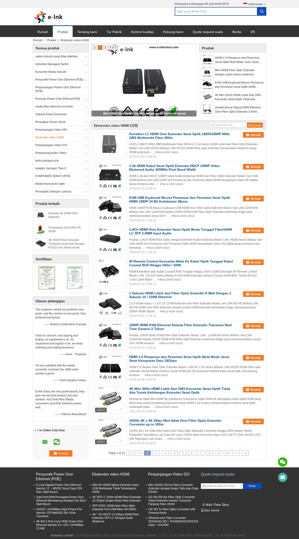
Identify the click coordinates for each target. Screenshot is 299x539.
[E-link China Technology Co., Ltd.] (49, 16)
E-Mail (207, 504)
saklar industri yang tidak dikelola (56, 56)
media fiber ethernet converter (54, 106)
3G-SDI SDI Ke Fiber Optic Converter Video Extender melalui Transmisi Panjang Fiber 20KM (171, 500)
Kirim (252, 486)
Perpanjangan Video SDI (51, 129)
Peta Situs (221, 504)
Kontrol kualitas (142, 32)
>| (245, 453)
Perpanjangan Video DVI (51, 145)
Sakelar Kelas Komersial (51, 114)
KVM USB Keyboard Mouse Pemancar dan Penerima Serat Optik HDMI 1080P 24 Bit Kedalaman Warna (239, 85)
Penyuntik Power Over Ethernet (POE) (59, 79)
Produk (62, 32)
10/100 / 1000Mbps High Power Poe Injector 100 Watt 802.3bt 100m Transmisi (59, 513)
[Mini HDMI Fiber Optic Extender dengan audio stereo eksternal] (207, 72)
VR (252, 32)
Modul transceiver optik (50, 183)
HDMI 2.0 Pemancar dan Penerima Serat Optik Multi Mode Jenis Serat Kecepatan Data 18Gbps (237, 60)
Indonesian (256, 4)
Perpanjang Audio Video (50, 153)
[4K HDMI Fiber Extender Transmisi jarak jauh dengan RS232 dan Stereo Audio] (40, 243)
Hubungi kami (173, 32)
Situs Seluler (212, 510)
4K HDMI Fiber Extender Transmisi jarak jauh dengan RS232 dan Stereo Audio (66, 243)
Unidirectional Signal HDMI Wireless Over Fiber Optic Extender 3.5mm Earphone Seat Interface (238, 110)
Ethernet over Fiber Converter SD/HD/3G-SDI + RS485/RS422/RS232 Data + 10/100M (173, 521)
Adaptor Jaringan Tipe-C (51, 168)
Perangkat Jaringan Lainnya (53, 191)
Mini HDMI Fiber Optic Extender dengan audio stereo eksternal (144, 113)
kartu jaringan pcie (47, 160)
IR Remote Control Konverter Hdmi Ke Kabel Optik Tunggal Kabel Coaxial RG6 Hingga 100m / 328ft (181, 263)
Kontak (256, 135)
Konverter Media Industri (50, 72)
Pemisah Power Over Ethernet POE (57, 98)
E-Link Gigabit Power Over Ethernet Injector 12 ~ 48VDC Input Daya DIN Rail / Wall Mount (59, 488)
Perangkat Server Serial (50, 122)
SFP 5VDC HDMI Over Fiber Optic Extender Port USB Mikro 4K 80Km (114, 507)
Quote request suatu (208, 32)
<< (138, 453)
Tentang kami (87, 32)
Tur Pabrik (114, 32)
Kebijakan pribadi (62, 535)
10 (227, 453)
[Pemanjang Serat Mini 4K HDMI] (40, 229)
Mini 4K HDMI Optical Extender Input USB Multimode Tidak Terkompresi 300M (115, 488)
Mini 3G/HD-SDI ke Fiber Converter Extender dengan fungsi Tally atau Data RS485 (173, 488)
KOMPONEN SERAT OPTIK (52, 176)
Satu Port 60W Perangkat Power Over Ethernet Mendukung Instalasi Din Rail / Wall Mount (61, 500)
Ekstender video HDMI (49, 137)
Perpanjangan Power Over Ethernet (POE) (58, 89)
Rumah (42, 32)
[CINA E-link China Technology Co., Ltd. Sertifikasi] (47, 277)
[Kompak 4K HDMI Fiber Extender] (40, 214)
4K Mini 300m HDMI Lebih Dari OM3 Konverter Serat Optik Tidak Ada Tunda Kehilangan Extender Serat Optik (238, 97)
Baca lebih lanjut (167, 152)
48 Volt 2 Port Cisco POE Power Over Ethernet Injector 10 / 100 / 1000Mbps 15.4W (60, 525)
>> (236, 453)
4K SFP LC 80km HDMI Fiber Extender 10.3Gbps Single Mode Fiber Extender (116, 498)
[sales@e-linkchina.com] (282, 477)
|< (129, 453)
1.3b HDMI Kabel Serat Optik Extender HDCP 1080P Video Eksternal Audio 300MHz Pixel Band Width (174, 167)
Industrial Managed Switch (52, 64)
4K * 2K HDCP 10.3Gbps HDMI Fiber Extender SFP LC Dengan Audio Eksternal (115, 518)
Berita (236, 32)
